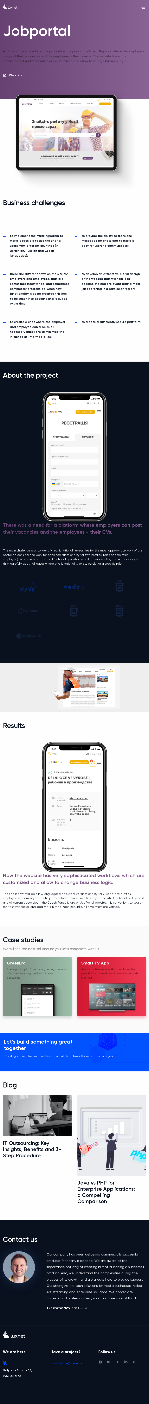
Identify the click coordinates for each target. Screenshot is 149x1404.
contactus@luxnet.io (67, 1363)
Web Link (15, 75)
